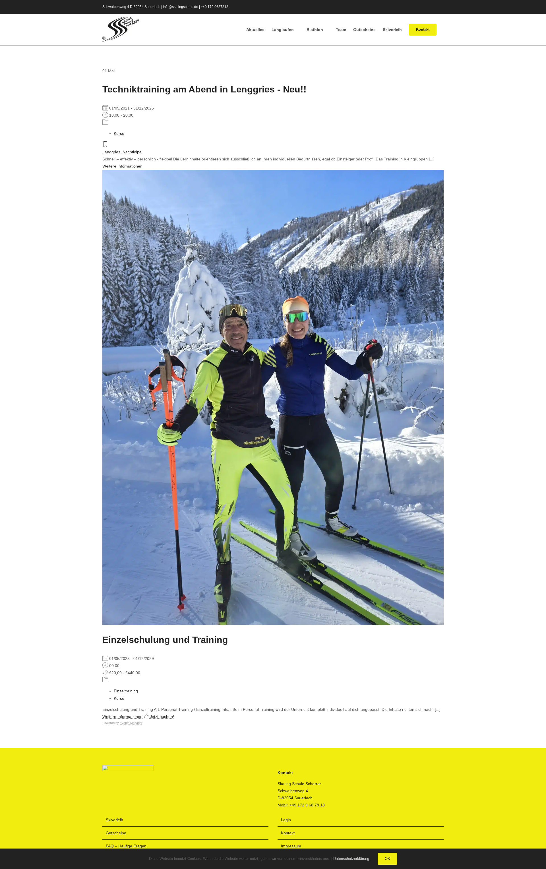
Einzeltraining (126, 691)
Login (286, 820)
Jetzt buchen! (161, 716)
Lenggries (111, 152)
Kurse (119, 133)
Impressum (291, 846)
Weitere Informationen (122, 166)
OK (387, 858)
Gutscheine (116, 833)
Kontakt (288, 833)
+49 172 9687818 (214, 7)
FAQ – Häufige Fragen (126, 846)
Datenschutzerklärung (351, 858)
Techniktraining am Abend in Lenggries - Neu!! (204, 89)
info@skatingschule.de (180, 7)
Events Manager (131, 722)
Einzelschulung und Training (165, 640)
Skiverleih (114, 820)
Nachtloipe (132, 152)
